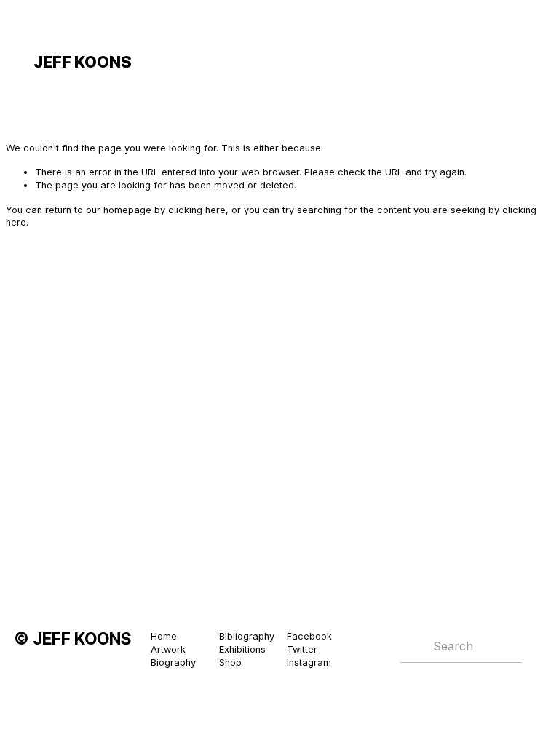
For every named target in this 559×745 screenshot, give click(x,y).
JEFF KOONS (82, 61)
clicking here (197, 209)
